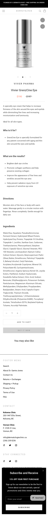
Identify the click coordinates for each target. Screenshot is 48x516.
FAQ (5, 397)
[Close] (43, 471)
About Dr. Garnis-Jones (13, 370)
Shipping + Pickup (10, 384)
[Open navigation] (3, 11)
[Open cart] (45, 11)
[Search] (40, 11)
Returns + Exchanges (12, 379)
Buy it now (24, 330)
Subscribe (24, 507)
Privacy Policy (9, 388)
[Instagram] (16, 445)
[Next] (30, 77)
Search (6, 366)
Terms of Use (9, 392)
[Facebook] (4, 445)
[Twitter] (10, 445)
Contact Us (8, 375)
